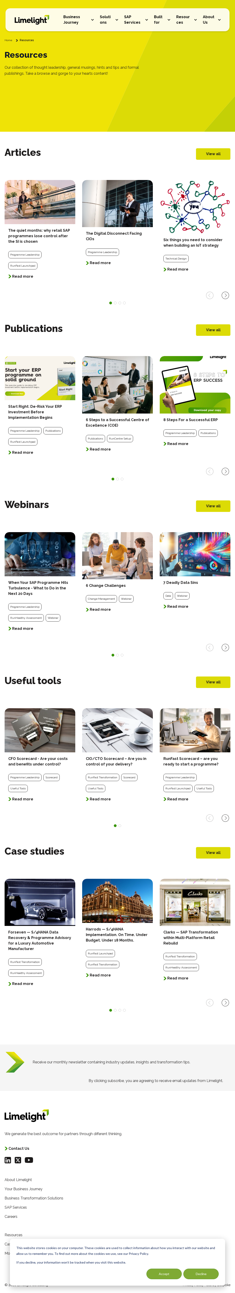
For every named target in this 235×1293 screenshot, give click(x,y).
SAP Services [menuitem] (16, 1207)
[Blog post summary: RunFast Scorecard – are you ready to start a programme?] (195, 758)
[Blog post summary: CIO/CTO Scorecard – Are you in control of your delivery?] (117, 758)
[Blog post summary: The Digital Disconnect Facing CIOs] (117, 225)
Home (8, 40)
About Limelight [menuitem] (18, 1180)
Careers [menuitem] (11, 1216)
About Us (208, 20)
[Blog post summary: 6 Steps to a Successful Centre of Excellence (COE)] (117, 407)
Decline (201, 1274)
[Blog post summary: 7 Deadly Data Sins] (195, 573)
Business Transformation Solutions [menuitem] (34, 1198)
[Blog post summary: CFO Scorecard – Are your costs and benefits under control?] (40, 758)
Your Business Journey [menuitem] (23, 1189)
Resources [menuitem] (13, 1235)
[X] (18, 1160)
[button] (92, 19)
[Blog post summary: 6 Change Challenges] (117, 575)
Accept (164, 1274)
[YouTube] (29, 1160)
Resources (183, 20)
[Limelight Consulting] (32, 20)
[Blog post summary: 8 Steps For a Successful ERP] (195, 404)
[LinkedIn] (8, 1160)
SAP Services (132, 20)
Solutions (105, 20)
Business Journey (71, 20)
